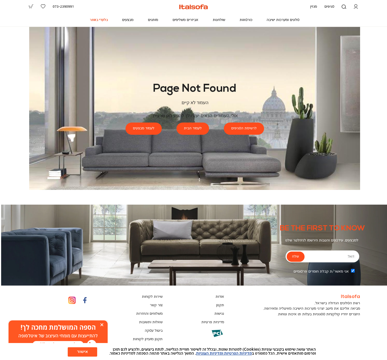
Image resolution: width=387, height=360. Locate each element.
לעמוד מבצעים (143, 128)
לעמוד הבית (193, 128)
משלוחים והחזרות (149, 314)
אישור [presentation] (82, 352)
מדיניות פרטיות (212, 322)
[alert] (58, 336)
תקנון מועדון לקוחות (148, 339)
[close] (101, 324)
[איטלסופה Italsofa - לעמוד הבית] (193, 7)
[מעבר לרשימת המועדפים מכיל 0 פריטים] (43, 6)
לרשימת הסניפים (244, 128)
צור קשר (156, 305)
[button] (356, 7)
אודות (220, 297)
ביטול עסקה (154, 331)
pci (208, 337)
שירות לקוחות (152, 297)
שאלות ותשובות (151, 322)
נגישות (219, 314)
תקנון (220, 305)
